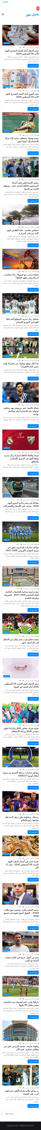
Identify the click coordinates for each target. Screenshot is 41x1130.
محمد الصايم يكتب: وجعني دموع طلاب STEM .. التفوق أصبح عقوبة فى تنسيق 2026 (21, 913)
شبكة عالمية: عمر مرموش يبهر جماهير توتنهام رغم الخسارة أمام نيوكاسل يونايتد (21, 411)
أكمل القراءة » (33, 66)
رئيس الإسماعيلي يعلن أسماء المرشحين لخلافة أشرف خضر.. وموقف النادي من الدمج (21, 185)
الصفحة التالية (9, 1114)
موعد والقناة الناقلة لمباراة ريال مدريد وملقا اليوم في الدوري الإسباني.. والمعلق (21, 458)
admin (36, 47)
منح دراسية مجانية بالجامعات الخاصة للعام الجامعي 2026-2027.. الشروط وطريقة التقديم (21, 594)
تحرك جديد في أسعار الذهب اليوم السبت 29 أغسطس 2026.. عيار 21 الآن (22, 864)
